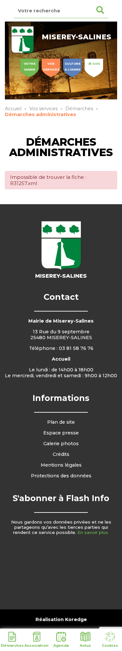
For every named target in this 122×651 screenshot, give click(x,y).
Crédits (61, 454)
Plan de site (61, 422)
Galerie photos (61, 443)
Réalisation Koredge (61, 619)
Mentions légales (61, 465)
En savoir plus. (93, 532)
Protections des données (61, 476)
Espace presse (61, 433)
